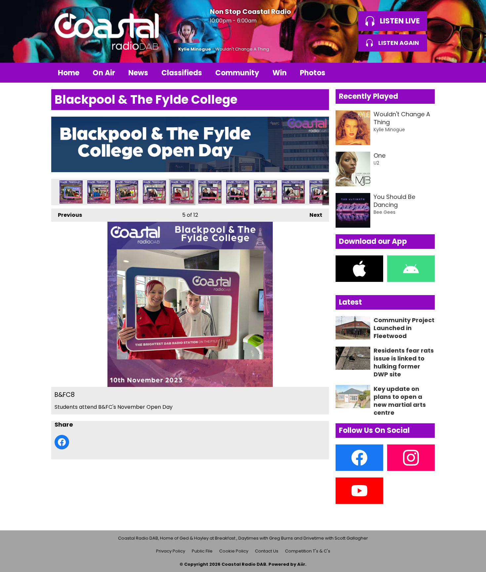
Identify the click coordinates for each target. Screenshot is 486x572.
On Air (104, 73)
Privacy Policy (170, 551)
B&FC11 (98, 192)
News (138, 73)
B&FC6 (237, 192)
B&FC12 (71, 192)
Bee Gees (384, 212)
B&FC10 (126, 192)
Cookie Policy (233, 551)
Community (237, 73)
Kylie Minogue (194, 49)
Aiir (301, 564)
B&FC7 (210, 192)
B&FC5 (265, 192)
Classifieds (181, 73)
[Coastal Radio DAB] (106, 31)
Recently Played (368, 96)
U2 (376, 163)
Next (312, 215)
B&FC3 (321, 192)
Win (279, 73)
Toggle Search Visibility (425, 73)
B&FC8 (182, 192)
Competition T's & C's (307, 551)
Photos (312, 73)
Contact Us (266, 551)
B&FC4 (293, 192)
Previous (66, 215)
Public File (202, 551)
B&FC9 (154, 192)
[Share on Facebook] (62, 442)
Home (68, 73)
